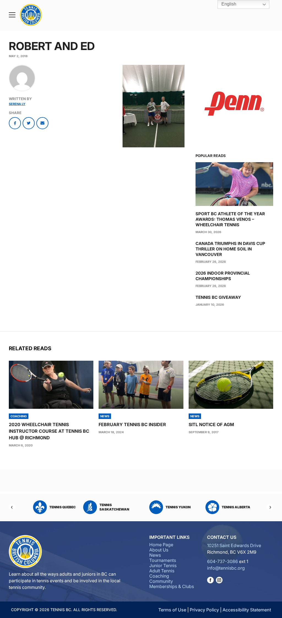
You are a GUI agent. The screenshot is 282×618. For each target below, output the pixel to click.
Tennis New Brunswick (168, 507)
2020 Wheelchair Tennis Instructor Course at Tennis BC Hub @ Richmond (49, 431)
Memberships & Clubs (171, 586)
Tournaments (162, 560)
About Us (158, 550)
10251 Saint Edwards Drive (234, 545)
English (228, 4)
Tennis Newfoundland (230, 507)
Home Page (161, 544)
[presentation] (51, 385)
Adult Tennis (161, 570)
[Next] (270, 507)
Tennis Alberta (63, 507)
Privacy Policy (204, 610)
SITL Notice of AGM (211, 424)
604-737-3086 (222, 561)
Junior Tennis (163, 565)
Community (161, 581)
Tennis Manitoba (121, 507)
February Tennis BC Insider (132, 424)
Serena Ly (17, 104)
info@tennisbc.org (226, 568)
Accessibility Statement (247, 610)
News (155, 555)
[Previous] (12, 507)
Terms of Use (172, 610)
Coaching (159, 576)
